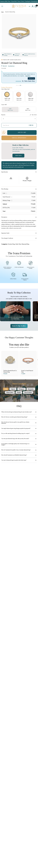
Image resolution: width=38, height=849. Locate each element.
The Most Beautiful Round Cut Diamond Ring (10, 371)
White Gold (30, 94)
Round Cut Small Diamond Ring (27, 371)
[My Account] (32, 6)
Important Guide (5, 233)
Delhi (5, 389)
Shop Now (18, 155)
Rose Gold (18, 94)
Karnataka (31, 389)
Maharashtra (9, 392)
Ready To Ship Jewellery (19, 326)
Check (31, 125)
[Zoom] (33, 16)
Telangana (21, 389)
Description (4, 217)
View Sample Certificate (7, 238)
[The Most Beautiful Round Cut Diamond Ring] (10, 359)
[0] (35, 6)
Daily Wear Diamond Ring (22, 244)
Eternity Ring (11, 244)
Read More (27, 75)
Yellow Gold (7, 94)
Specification (4, 172)
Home (2, 11)
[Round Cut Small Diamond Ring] (28, 359)
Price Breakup (4, 189)
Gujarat (13, 389)
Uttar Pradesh (28, 392)
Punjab (19, 392)
